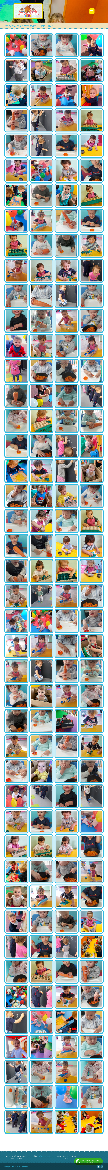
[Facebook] (98, 1166)
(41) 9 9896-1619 (44, 1156)
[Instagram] (102, 1166)
